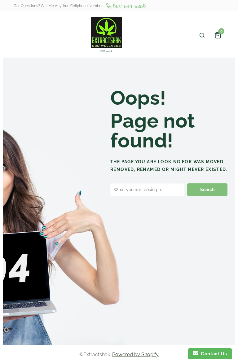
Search (207, 189)
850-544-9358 (129, 6)
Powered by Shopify (135, 354)
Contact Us (212, 353)
